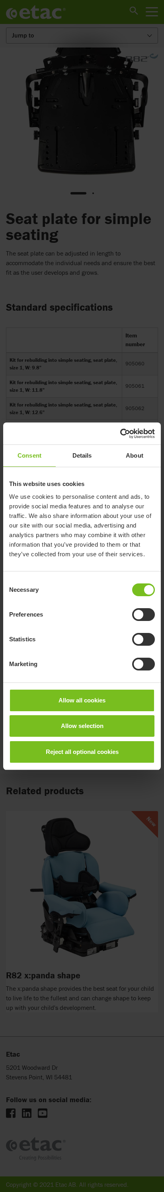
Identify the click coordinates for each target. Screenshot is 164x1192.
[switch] (143, 614)
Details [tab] (82, 455)
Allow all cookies (82, 700)
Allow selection (82, 725)
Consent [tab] (29, 455)
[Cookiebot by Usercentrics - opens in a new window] (120, 433)
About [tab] (134, 455)
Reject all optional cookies (82, 751)
